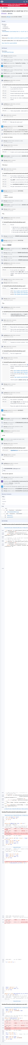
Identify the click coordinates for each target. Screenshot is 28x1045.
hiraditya (24, 63)
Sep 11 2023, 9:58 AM (8, 445)
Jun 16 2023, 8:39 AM (8, 57)
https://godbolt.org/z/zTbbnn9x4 (21, 292)
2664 (5, 184)
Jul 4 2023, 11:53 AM (8, 264)
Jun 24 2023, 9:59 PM (8, 161)
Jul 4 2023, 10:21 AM (8, 242)
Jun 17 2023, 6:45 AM (8, 157)
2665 (5, 93)
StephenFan (18, 63)
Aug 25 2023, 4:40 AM (8, 359)
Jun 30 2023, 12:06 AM (8, 237)
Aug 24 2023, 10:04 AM (8, 308)
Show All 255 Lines (17, 815)
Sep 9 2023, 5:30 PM (8, 394)
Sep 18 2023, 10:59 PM (8, 456)
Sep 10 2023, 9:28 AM (8, 411)
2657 (5, 87)
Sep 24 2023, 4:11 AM (8, 484)
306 (5, 269)
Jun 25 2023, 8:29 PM (8, 202)
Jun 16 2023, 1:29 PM (8, 105)
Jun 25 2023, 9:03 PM (8, 206)
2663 (5, 314)
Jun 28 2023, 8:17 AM (8, 219)
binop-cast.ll (9, 515)
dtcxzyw (8, 16)
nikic (5, 25)
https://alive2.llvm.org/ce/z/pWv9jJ (9, 43)
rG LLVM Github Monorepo (8, 52)
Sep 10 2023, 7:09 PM (8, 424)
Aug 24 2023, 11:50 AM (8, 336)
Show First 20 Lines (8, 527)
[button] (27, 1)
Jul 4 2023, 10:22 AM (8, 250)
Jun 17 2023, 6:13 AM (8, 142)
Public (10, 13)
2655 (5, 326)
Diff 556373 (20, 410)
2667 (5, 95)
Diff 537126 (20, 240)
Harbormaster (7, 76)
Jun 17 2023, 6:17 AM (8, 146)
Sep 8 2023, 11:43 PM (8, 385)
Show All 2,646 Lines (17, 527)
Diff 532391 (20, 126)
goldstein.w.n (7, 28)
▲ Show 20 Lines (8, 808)
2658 (5, 401)
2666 (5, 186)
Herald (5, 59)
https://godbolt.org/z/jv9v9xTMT (21, 291)
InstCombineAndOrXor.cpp (13, 511)
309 (5, 224)
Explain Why (17, 483)
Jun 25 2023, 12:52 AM (8, 170)
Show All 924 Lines (17, 1007)
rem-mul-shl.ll (10, 517)
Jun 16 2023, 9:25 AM (8, 77)
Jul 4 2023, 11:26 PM (8, 280)
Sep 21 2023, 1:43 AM (8, 478)
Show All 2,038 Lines (16, 808)
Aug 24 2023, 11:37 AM (8, 321)
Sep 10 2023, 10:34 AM (8, 420)
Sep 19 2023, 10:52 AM (8, 465)
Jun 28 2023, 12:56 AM (8, 210)
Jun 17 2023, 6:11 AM (8, 128)
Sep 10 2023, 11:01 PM (8, 428)
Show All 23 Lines (17, 1001)
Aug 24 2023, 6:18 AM (8, 300)
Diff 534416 (20, 191)
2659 (5, 91)
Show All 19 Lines (17, 847)
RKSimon (6, 27)
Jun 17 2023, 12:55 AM (8, 116)
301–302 (6, 353)
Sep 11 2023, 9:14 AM (8, 432)
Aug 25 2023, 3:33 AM (8, 348)
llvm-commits (19, 73)
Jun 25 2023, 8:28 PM (8, 192)
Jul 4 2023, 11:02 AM (8, 258)
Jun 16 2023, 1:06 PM (8, 81)
